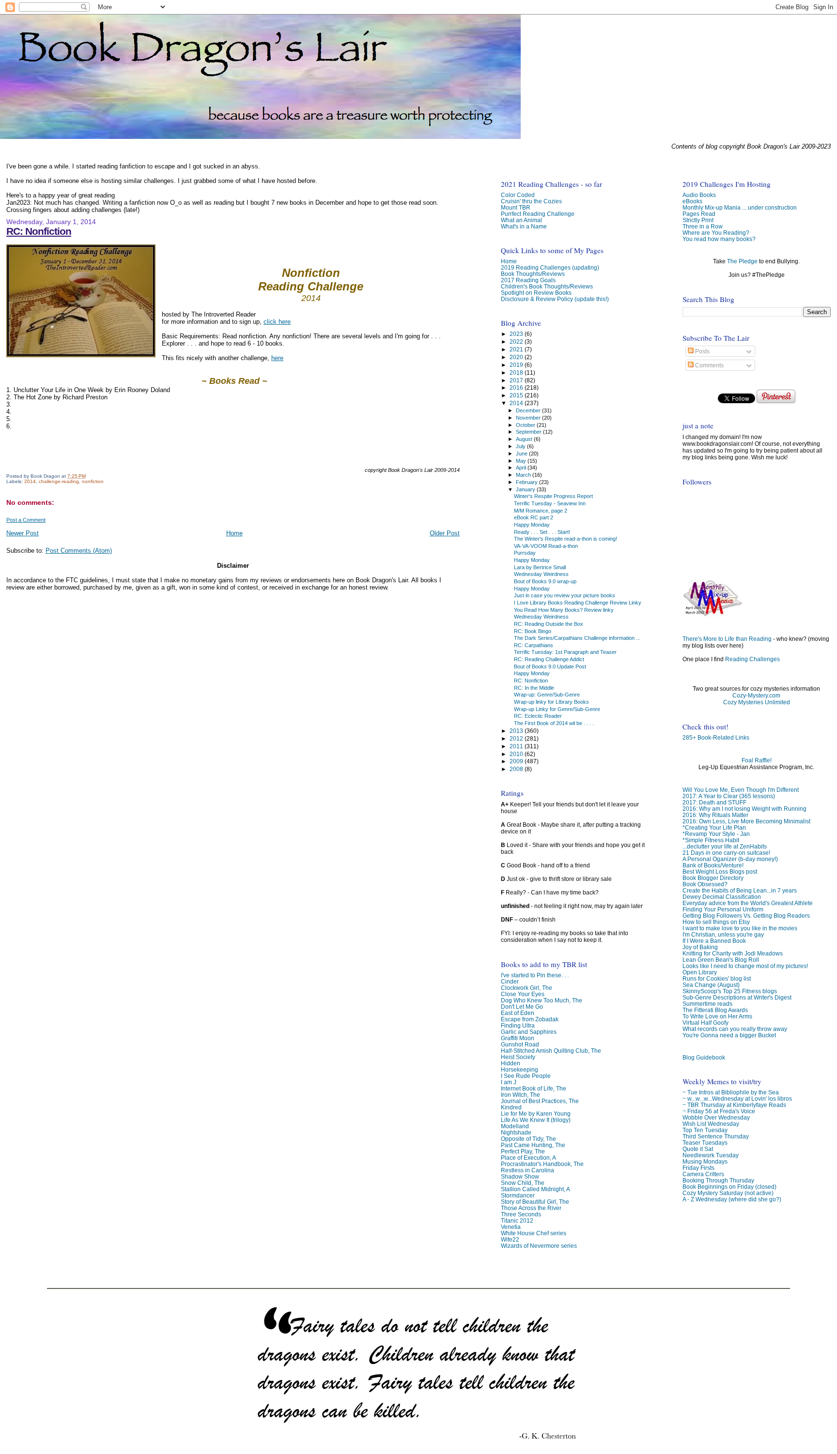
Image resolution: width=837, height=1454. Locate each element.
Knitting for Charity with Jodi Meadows (732, 953)
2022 (517, 341)
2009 (517, 761)
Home (234, 533)
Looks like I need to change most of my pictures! (745, 966)
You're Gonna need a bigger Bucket (729, 1035)
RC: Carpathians (533, 645)
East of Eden (517, 1013)
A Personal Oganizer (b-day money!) (730, 859)
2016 (517, 387)
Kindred (511, 1107)
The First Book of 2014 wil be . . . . (554, 723)
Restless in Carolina (527, 1170)
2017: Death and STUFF (714, 802)
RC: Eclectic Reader (538, 716)
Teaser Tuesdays (705, 1142)
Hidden (510, 1063)
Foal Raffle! (757, 760)
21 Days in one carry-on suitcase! (726, 852)
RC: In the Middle (534, 688)
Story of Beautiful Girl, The (535, 1201)
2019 (517, 365)
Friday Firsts (698, 1168)
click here (277, 321)
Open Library (699, 972)
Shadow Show (520, 1176)
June (522, 453)
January (526, 489)
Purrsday (525, 553)
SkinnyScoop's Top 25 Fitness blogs (729, 991)
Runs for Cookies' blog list (716, 978)
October (526, 425)
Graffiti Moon (517, 1038)
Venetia (511, 1227)
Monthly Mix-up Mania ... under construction (739, 207)
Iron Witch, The (520, 1094)
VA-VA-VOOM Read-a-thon (546, 546)
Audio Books (699, 195)
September (529, 432)
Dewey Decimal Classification (721, 897)
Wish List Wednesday (710, 1124)
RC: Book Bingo (532, 631)
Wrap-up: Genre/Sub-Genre (547, 694)
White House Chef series (533, 1233)
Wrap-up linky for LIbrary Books (551, 702)
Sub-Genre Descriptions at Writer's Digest (736, 997)
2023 (517, 334)
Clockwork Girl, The (526, 987)
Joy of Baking (700, 947)
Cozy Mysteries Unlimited (756, 702)
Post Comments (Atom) (79, 550)
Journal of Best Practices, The (540, 1101)
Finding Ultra (518, 1025)
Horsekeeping (519, 1069)
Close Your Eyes (522, 994)
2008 (517, 769)
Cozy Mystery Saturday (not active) (728, 1193)
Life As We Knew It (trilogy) (536, 1120)
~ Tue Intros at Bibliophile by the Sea (730, 1092)
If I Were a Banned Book (714, 941)
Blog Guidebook (703, 1057)
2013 (517, 730)
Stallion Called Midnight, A (535, 1189)
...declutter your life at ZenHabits (724, 846)
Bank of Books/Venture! (713, 865)
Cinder (510, 981)
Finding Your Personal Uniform (722, 909)
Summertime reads (707, 1003)
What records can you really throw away (734, 1029)
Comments (709, 365)
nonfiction (93, 481)
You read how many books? (719, 239)
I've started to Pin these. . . (535, 975)
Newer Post (22, 533)
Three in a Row (702, 226)
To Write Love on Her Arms (717, 1016)
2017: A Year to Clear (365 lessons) (728, 796)
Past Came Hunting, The (533, 1145)
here (277, 358)
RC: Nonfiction (38, 231)
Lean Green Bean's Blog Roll (720, 959)
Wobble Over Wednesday (716, 1117)
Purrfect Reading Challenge (537, 214)
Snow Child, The (522, 1183)
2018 (517, 372)
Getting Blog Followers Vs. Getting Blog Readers (746, 915)
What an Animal (521, 220)
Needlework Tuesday (710, 1155)
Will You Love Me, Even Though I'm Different (740, 790)
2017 (517, 380)
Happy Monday (532, 525)
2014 (30, 481)
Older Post (445, 533)
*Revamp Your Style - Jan (716, 834)
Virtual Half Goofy (705, 1022)
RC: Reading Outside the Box (548, 624)
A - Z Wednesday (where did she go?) (731, 1199)
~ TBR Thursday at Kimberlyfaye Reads (734, 1105)
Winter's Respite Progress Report (553, 496)
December (529, 410)
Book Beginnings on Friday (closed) (729, 1186)
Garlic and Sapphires (529, 1032)
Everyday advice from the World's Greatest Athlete (747, 903)
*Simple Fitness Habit (710, 840)
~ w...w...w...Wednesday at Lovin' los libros (737, 1098)
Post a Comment (26, 520)
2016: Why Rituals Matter (715, 815)
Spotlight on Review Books (536, 292)
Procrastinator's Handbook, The (542, 1164)
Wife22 (510, 1239)
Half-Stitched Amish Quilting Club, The (551, 1050)
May (521, 461)
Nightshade (516, 1132)
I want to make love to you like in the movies (739, 928)
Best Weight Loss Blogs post (719, 871)
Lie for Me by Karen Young (536, 1113)
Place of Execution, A (528, 1157)
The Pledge (742, 261)
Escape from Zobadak (529, 1019)
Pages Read (698, 214)
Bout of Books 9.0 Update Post (550, 666)
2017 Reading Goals (528, 280)
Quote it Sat (697, 1149)
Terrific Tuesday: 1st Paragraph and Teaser (565, 652)
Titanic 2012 (517, 1220)
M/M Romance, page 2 (540, 511)
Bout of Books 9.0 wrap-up (545, 581)
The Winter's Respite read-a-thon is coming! (565, 539)
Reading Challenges (752, 659)
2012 (517, 738)
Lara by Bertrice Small (540, 567)
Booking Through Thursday (718, 1180)
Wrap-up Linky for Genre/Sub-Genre (557, 709)
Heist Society (518, 1057)
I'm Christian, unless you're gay (723, 934)
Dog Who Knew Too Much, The (541, 1000)
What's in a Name (524, 226)
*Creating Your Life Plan (714, 827)
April (521, 467)
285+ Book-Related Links (715, 737)
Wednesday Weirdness (541, 574)
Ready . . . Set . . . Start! (542, 532)
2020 (517, 357)
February (527, 482)
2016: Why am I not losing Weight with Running (744, 808)
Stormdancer (518, 1195)
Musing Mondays (705, 1161)
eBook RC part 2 (533, 517)
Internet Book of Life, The (533, 1088)
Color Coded (518, 195)
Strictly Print (697, 220)
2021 (517, 349)
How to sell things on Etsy (716, 922)
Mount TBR (515, 207)
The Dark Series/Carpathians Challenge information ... (577, 638)
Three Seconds (521, 1214)
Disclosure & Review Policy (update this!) (555, 299)
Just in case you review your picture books (564, 595)
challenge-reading (59, 481)
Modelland (515, 1126)
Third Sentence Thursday (715, 1136)
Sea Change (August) (711, 985)
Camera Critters (703, 1174)
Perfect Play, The (523, 1151)
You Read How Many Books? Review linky (564, 610)
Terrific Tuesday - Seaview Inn (550, 503)
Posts (702, 351)
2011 (517, 746)
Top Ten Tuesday (705, 1130)
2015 (517, 395)
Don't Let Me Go (522, 1006)
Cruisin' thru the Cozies (531, 201)
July (521, 446)
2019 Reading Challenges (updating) (550, 267)
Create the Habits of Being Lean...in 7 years (739, 890)
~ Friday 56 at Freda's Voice (718, 1111)
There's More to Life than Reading (727, 639)
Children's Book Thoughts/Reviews (547, 286)
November (529, 418)
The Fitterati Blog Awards (715, 1010)
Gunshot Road (520, 1044)
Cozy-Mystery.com (756, 695)
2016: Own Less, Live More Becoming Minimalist (746, 821)
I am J (508, 1082)
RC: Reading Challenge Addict (549, 659)
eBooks (692, 201)
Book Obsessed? (705, 884)
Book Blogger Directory (713, 878)
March (524, 475)
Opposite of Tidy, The (528, 1139)
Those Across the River (531, 1208)
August (525, 439)
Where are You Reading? (715, 232)
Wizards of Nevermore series (539, 1245)
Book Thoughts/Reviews (533, 274)
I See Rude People (526, 1076)
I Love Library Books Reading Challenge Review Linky (577, 603)
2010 (517, 754)
